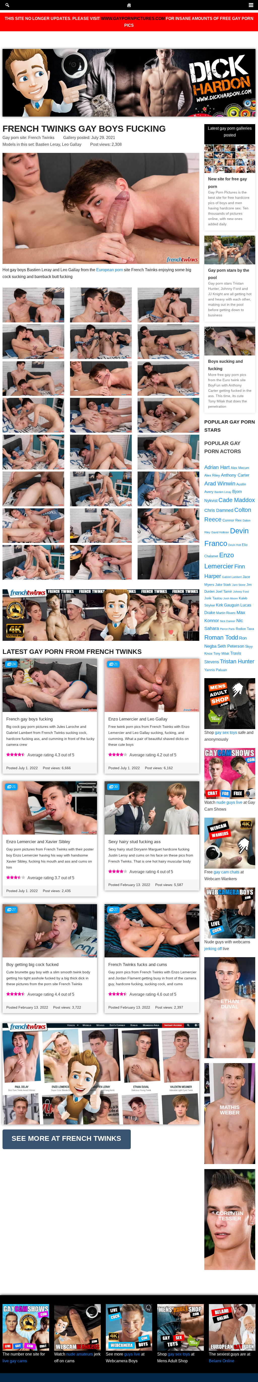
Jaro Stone (238, 584)
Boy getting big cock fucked (32, 964)
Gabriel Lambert (232, 576)
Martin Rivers (226, 613)
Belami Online (221, 1361)
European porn (109, 270)
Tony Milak (221, 653)
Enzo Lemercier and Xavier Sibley (38, 841)
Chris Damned (218, 510)
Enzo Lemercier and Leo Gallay (138, 719)
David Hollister (220, 532)
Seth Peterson (230, 646)
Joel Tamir (224, 591)
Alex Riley (212, 475)
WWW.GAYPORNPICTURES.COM (133, 18)
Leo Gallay (71, 144)
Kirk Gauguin (227, 605)
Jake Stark (223, 585)
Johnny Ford (241, 591)
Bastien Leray (48, 144)
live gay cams (15, 1361)
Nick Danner (227, 621)
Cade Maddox (236, 500)
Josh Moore (230, 598)
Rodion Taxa (245, 629)
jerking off (213, 949)
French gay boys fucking (29, 719)
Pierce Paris (227, 628)
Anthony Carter (235, 475)
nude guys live (229, 802)
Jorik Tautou (213, 598)
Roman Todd (221, 637)
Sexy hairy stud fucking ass (134, 841)
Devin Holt (234, 544)
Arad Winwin (219, 483)
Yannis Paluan (215, 670)
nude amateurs (79, 1354)
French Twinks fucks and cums (137, 964)
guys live (132, 1354)
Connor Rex (232, 520)
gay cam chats (226, 872)
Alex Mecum (240, 468)
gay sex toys (226, 732)
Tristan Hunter (237, 661)
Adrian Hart (217, 467)
